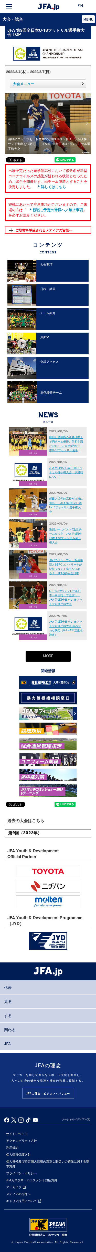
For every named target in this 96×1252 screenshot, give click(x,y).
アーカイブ (14, 1187)
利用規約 (12, 1147)
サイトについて (17, 1133)
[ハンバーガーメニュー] (9, 6)
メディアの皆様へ (18, 1194)
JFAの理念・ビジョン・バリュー (48, 1093)
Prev (9, 123)
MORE (48, 656)
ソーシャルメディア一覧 (76, 1119)
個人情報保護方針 (18, 1154)
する (8, 1015)
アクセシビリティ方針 (21, 1140)
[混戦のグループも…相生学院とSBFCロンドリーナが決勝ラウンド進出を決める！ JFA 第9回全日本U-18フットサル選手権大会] (48, 95)
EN (80, 6)
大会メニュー (23, 83)
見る (8, 1001)
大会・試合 (13, 19)
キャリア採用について (21, 1200)
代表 (8, 987)
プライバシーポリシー (21, 1173)
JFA (7, 1043)
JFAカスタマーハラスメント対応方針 (31, 1180)
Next (87, 123)
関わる (10, 1029)
